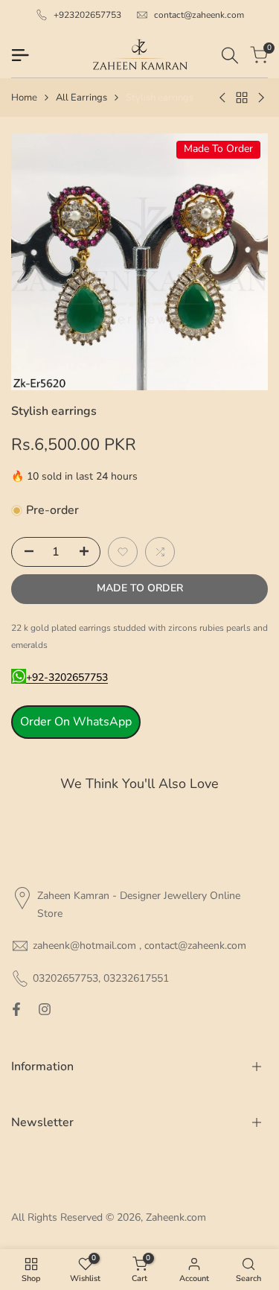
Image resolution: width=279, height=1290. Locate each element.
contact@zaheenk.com (199, 15)
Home (24, 97)
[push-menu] (20, 55)
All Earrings (81, 97)
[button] (123, 552)
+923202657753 (87, 15)
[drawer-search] (230, 55)
